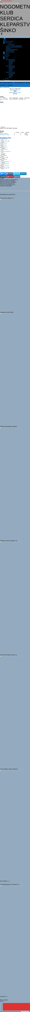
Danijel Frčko (4, 147)
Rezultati (11, 62)
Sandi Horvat (4, 159)
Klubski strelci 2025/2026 (12, 49)
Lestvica (11, 63)
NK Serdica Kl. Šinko (4, 134)
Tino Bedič (3, 155)
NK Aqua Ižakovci (4, 133)
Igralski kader (12, 60)
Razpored (8, 48)
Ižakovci (3, 127)
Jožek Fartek (4, 163)
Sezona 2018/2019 (10, 65)
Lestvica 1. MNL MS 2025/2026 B (14, 47)
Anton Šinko (4, 145)
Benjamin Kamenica (5, 151)
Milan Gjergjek (4, 167)
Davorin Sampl (4, 165)
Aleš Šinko (3, 143)
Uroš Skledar (4, 161)
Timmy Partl (4, 157)
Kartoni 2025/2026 (10, 50)
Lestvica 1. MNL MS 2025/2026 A (14, 45)
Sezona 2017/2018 (10, 72)
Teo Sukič (3, 153)
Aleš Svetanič (4, 138)
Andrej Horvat (4, 149)
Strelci (10, 64)
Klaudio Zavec (4, 141)
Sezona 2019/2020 (10, 59)
